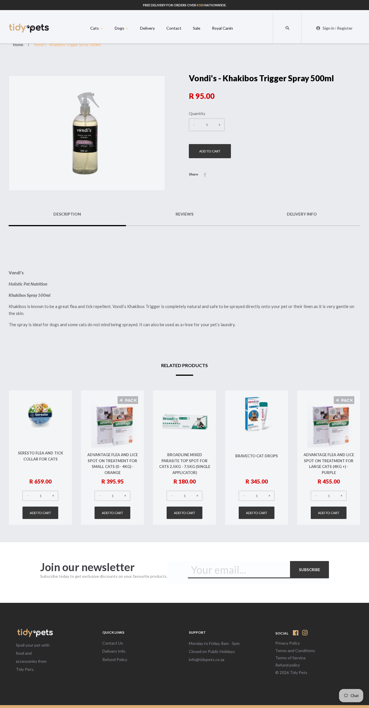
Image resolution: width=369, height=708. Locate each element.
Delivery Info (113, 651)
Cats (95, 28)
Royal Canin (222, 28)
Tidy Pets (298, 672)
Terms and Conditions (295, 650)
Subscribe (309, 569)
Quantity (197, 113)
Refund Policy (114, 659)
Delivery (147, 28)
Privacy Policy (287, 643)
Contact (173, 28)
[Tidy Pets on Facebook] (296, 634)
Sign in (328, 28)
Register (345, 28)
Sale (196, 28)
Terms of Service (290, 657)
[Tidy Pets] (34, 633)
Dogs (120, 28)
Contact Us (112, 643)
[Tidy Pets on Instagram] (305, 634)
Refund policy (287, 664)
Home (18, 44)
